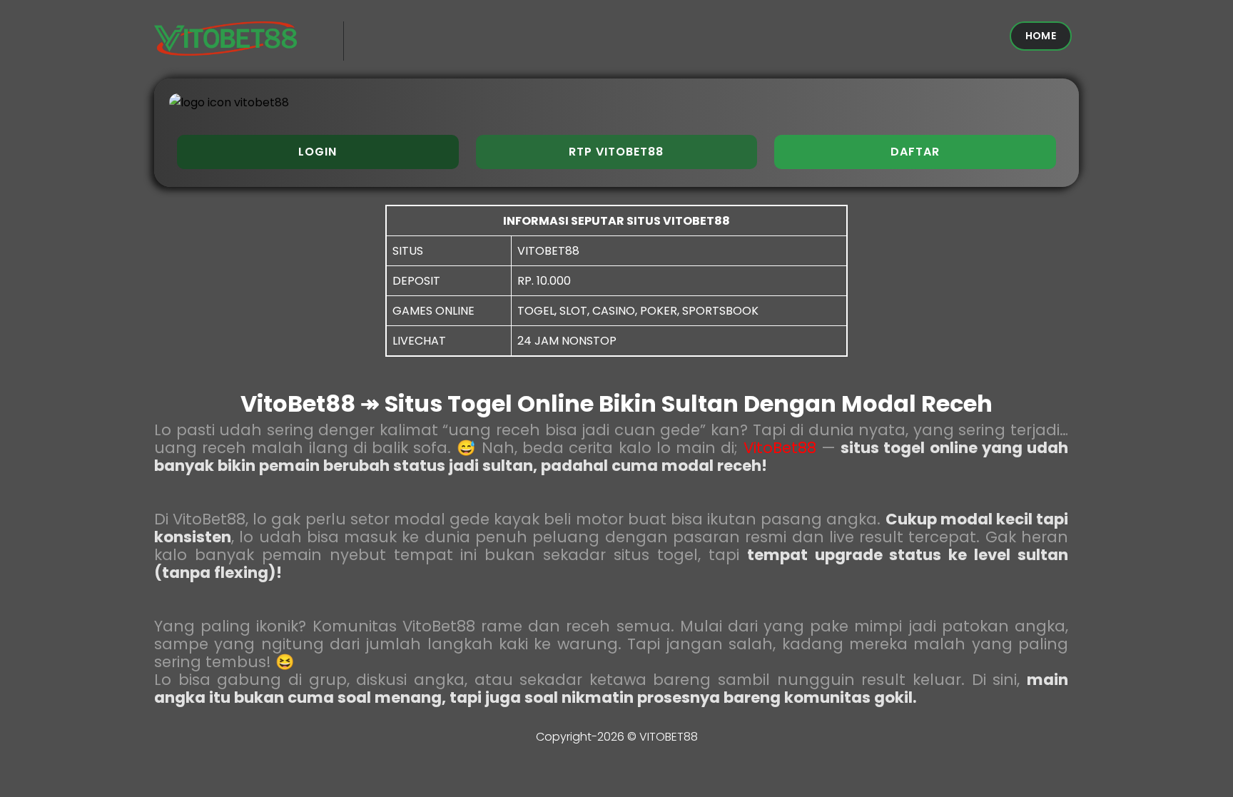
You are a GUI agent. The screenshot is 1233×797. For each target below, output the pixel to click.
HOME (1040, 36)
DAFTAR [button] (915, 151)
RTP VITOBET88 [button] (616, 151)
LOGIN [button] (317, 151)
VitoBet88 (780, 447)
